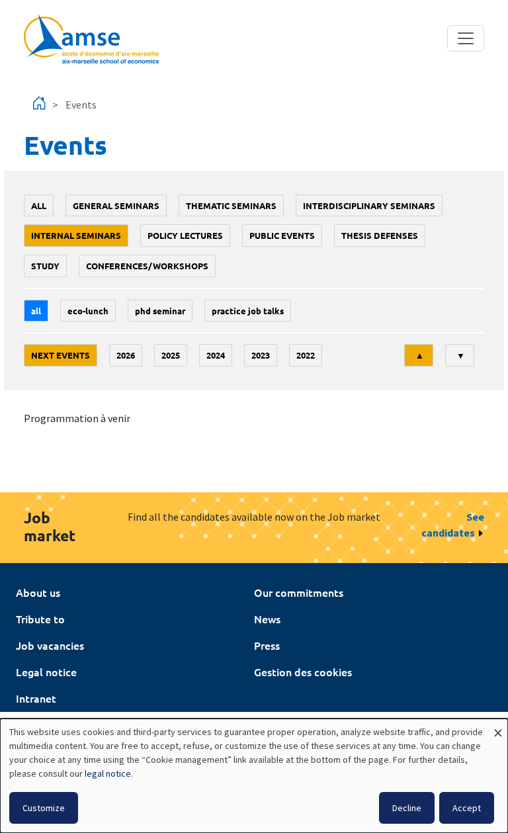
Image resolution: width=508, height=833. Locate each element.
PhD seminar (160, 310)
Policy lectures (185, 235)
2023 (260, 355)
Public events (282, 235)
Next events (60, 355)
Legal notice (46, 671)
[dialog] (254, 776)
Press (267, 645)
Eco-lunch (87, 310)
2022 (305, 355)
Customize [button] (43, 808)
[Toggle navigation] (465, 38)
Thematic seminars (231, 205)
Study (45, 265)
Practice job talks (248, 310)
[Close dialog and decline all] (498, 727)
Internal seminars (76, 235)
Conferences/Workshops (147, 265)
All (38, 205)
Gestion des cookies (303, 671)
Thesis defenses (379, 235)
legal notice (108, 773)
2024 (215, 355)
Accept (466, 808)
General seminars (116, 205)
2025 (170, 355)
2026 (125, 355)
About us (38, 592)
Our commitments (298, 592)
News (267, 618)
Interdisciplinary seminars (369, 205)
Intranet (36, 698)
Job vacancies (50, 645)
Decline (406, 808)
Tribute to (40, 618)
